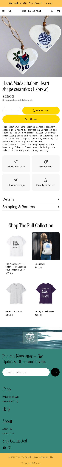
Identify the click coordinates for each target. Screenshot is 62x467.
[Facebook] (4, 448)
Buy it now (31, 119)
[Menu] (3, 11)
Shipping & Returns (18, 207)
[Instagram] (9, 448)
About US (7, 429)
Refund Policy (10, 401)
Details (8, 199)
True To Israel (24, 457)
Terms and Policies (31, 463)
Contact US (8, 433)
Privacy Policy (10, 397)
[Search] (10, 11)
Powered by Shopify (43, 457)
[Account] (51, 11)
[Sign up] (55, 372)
